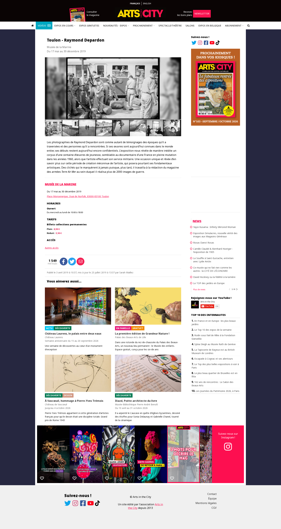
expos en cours (63, 25)
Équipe (212, 498)
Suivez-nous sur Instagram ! (228, 435)
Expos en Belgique (209, 25)
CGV (214, 508)
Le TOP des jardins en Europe (209, 283)
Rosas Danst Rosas (203, 242)
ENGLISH (147, 3)
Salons (190, 25)
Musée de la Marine (60, 184)
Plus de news (199, 289)
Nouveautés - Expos (115, 25)
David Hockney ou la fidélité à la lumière (214, 277)
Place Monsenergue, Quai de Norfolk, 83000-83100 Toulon (78, 196)
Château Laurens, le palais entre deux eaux (73, 333)
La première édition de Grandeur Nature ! (142, 333)
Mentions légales (206, 503)
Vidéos (42, 25)
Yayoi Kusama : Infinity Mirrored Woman (214, 227)
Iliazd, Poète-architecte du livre (136, 401)
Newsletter (201, 13)
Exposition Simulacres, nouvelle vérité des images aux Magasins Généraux (215, 235)
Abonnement (233, 25)
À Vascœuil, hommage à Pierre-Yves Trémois (74, 401)
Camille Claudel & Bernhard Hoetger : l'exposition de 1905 (213, 250)
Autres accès (52, 247)
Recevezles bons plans (184, 13)
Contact (212, 494)
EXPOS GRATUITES (89, 25)
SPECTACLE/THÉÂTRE (170, 25)
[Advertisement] (215, 150)
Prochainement (143, 25)
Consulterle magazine (93, 13)
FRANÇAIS (135, 3)
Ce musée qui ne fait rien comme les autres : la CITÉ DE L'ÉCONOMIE (212, 269)
